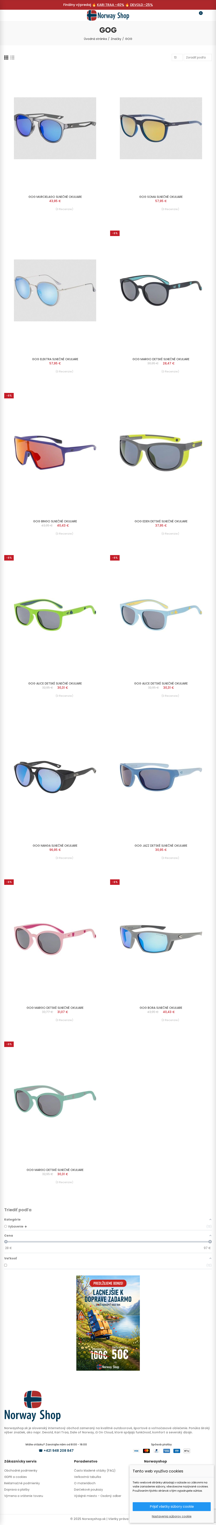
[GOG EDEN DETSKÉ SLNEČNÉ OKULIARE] (161, 453)
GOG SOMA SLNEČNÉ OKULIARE (161, 197)
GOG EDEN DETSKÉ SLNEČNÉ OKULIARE (161, 521)
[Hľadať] (17, 15)
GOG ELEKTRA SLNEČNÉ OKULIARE (55, 359)
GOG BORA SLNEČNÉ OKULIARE (161, 1008)
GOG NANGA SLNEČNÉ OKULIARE (55, 845)
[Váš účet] (207, 15)
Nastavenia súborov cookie (172, 1516)
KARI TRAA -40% (110, 4)
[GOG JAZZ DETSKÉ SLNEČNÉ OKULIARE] (161, 777)
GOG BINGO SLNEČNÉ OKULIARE (55, 521)
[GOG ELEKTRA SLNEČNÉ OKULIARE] (55, 290)
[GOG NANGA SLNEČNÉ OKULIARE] (55, 777)
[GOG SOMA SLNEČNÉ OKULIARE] (161, 128)
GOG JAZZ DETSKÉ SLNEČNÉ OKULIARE (161, 845)
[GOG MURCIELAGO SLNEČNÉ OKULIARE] (55, 128)
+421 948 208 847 (59, 1450)
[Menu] (9, 15)
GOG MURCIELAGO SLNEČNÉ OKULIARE (55, 197)
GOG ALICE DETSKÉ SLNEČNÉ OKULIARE (55, 683)
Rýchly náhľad (95, 72)
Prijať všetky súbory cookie (172, 1506)
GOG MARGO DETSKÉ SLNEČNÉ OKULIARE (160, 359)
